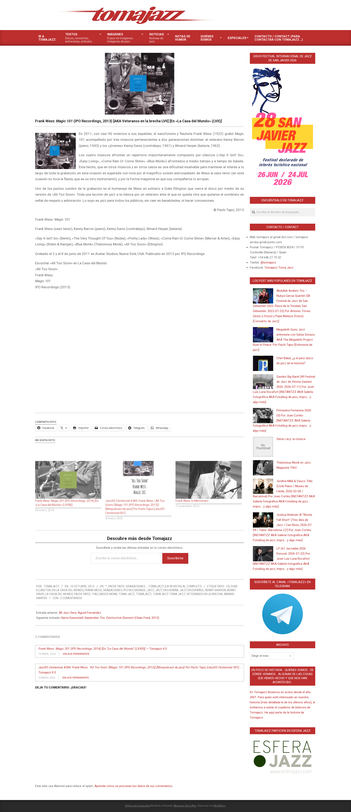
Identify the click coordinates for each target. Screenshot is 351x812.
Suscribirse (175, 558)
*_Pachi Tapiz (115, 586)
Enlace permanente (76, 653)
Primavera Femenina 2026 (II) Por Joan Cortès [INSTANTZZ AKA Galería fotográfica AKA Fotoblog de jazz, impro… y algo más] (282, 421)
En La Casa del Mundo (67, 590)
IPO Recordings (135, 590)
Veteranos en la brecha (204, 594)
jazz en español (192, 590)
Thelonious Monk (104, 594)
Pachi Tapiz (82, 594)
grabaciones (112, 590)
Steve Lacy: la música (290, 439)
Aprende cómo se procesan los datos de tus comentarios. (133, 786)
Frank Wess (93, 590)
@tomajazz (268, 262)
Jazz (150, 590)
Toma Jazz (126, 594)
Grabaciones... (136, 586)
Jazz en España (166, 590)
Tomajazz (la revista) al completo (175, 586)
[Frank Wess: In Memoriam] (209, 480)
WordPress (219, 805)
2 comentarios (71, 598)
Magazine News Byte (185, 805)
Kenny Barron (215, 590)
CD (228, 586)
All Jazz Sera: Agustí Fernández (80, 613)
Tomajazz (144, 594)
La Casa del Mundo (59, 594)
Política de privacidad (137, 805)
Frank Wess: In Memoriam (192, 500)
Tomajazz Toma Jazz (169, 594)
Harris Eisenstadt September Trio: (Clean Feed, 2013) (110, 618)
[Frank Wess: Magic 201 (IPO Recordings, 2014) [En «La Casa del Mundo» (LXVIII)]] (68, 480)
